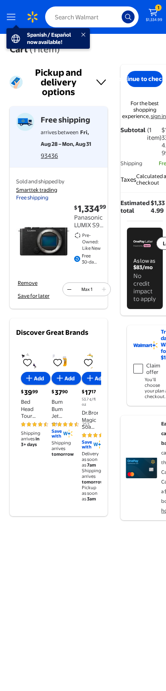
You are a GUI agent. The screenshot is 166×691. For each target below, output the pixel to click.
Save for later (34, 296)
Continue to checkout (145, 79)
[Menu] (12, 16)
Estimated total (135, 206)
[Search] (128, 16)
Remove (27, 283)
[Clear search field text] (118, 16)
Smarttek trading (36, 190)
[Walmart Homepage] (32, 16)
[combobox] (92, 16)
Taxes (128, 179)
